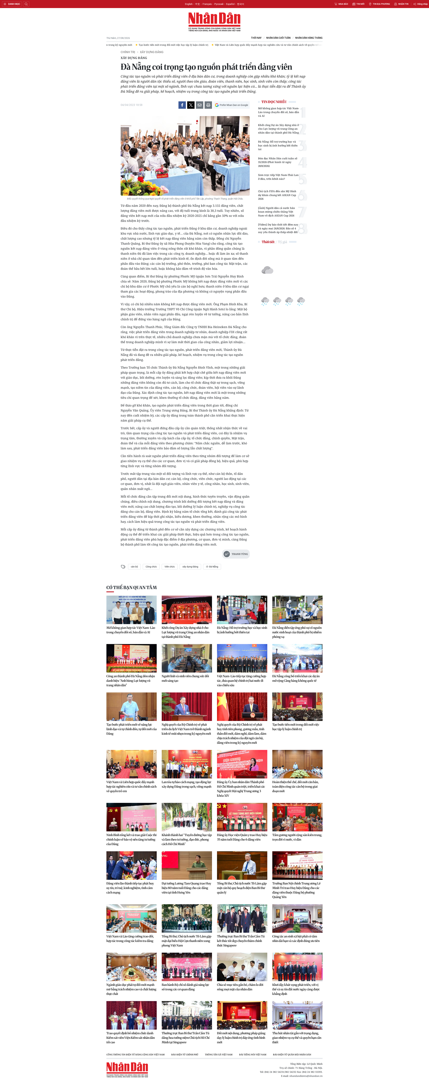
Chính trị (128, 52)
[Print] (208, 105)
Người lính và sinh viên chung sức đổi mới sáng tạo (185, 678)
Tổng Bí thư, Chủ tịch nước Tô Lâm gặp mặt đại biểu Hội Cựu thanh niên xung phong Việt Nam (186, 940)
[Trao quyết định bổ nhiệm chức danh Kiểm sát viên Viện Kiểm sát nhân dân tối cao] (131, 1015)
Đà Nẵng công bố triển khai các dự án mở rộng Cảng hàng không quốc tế (296, 678)
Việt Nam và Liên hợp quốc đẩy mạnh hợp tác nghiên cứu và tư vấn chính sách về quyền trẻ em (131, 786)
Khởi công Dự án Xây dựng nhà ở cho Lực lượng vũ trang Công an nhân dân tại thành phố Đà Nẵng (278, 128)
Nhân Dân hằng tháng (309, 38)
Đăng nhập (422, 4)
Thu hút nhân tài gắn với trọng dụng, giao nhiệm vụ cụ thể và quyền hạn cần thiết (296, 1037)
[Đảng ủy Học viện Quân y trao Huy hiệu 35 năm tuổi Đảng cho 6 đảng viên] (242, 817)
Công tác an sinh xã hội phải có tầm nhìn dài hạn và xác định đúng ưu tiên (296, 938)
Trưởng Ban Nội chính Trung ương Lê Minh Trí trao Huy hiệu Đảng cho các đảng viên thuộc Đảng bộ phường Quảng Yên (296, 890)
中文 (197, 4)
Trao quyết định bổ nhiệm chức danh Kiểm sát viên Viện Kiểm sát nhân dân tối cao (130, 1037)
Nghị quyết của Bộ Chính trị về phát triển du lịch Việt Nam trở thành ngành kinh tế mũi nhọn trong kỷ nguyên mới (186, 729)
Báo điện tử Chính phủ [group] (184, 1054)
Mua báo (343, 4)
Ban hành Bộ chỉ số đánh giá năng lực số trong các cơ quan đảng (185, 987)
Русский (218, 4)
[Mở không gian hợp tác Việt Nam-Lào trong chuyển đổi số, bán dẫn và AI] (131, 610)
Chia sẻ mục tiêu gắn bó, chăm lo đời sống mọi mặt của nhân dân (240, 987)
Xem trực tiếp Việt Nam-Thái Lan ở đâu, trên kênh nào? (278, 176)
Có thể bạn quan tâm (131, 587)
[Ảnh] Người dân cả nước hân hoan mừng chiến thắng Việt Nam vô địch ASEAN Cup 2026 (276, 211)
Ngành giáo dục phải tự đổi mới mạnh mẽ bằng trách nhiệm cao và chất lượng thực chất (131, 989)
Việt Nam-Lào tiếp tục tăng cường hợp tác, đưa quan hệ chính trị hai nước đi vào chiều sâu (241, 680)
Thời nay (256, 38)
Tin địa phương (381, 4)
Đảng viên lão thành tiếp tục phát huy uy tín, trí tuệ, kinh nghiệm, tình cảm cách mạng (130, 887)
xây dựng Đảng (190, 566)
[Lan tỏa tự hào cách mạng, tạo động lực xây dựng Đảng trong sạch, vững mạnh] (187, 764)
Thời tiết (268, 242)
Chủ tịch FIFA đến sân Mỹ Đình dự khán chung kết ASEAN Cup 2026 (277, 194)
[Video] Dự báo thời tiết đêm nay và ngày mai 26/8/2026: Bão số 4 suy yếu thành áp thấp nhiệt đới (278, 228)
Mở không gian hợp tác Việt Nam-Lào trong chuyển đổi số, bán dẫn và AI (278, 112)
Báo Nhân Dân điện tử (214, 22)
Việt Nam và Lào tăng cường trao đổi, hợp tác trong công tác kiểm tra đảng (130, 938)
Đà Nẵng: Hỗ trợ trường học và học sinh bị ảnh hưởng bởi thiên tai (278, 145)
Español (230, 4)
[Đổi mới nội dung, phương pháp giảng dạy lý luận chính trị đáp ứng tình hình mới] (242, 1015)
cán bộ (134, 566)
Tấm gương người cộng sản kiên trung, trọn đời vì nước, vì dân (297, 837)
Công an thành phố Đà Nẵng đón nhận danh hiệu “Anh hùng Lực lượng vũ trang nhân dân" (130, 680)
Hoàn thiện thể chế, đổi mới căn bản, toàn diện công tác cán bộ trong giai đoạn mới (295, 786)
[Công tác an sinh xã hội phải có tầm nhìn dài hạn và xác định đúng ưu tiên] (297, 918)
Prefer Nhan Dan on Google (234, 105)
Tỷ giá (282, 242)
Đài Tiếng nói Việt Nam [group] (252, 1054)
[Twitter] (191, 105)
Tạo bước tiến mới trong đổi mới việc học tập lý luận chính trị (295, 727)
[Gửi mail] (199, 105)
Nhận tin (403, 4)
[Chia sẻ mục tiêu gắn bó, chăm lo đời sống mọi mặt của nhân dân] (242, 967)
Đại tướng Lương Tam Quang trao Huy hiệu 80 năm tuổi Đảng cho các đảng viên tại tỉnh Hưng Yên (186, 887)
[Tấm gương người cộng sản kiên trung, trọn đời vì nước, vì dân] (297, 817)
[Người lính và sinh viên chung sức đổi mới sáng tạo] (187, 658)
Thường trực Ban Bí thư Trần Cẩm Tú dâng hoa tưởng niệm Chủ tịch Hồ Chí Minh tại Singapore (185, 1037)
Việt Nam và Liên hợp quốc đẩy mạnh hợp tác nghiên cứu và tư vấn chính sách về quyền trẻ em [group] (168, 44)
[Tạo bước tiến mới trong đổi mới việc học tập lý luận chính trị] (297, 706)
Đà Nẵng (213, 566)
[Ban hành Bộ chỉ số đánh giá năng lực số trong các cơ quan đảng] (187, 967)
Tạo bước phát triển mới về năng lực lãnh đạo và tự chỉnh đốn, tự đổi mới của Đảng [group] (275, 44)
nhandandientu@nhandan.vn (306, 1075)
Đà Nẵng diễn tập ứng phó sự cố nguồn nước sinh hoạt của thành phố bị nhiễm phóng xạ (297, 632)
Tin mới (360, 4)
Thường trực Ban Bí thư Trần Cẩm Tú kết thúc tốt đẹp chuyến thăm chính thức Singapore (241, 940)
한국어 (240, 4)
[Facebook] (182, 105)
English (189, 4)
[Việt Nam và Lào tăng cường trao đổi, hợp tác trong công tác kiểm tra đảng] (131, 918)
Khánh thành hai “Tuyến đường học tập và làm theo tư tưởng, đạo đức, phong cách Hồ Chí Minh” (187, 839)
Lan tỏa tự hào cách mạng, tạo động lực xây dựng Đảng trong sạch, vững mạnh (186, 784)
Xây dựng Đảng (151, 52)
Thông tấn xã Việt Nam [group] (218, 1054)
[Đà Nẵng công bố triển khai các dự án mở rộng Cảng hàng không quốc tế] (297, 658)
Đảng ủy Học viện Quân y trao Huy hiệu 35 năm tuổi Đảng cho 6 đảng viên (242, 837)
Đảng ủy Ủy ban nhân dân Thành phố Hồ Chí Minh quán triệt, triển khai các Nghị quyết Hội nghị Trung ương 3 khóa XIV (241, 789)
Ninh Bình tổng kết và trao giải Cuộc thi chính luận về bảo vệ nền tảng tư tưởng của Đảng (131, 839)
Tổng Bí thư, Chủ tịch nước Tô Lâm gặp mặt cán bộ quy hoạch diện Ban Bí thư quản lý (242, 887)
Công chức (151, 566)
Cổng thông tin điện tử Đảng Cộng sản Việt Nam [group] (135, 1054)
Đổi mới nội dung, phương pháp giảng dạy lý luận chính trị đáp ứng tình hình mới (241, 1037)
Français (207, 4)
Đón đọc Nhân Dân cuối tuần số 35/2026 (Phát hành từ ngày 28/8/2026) (277, 162)
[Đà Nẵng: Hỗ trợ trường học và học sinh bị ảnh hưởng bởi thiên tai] (242, 610)
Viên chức (170, 566)
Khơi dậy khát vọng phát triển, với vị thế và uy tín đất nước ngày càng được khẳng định (296, 989)
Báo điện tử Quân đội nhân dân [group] (292, 1054)
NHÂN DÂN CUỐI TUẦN (278, 38)
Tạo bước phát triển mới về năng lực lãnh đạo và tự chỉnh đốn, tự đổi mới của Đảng (131, 729)
